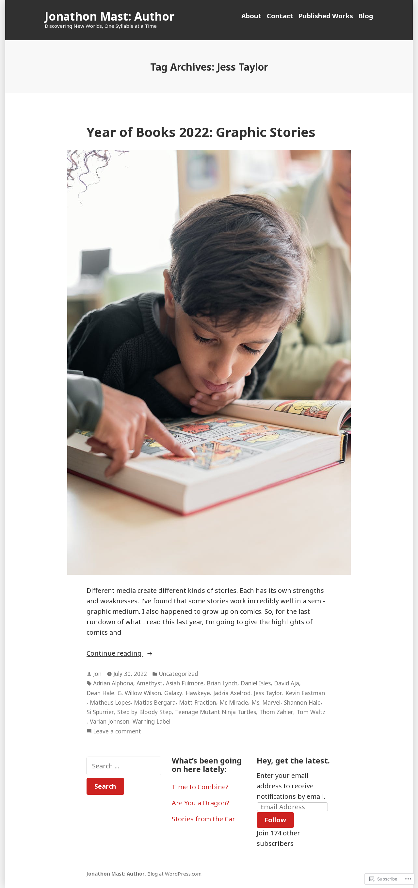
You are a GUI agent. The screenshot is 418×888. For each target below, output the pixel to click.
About (251, 15)
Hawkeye (197, 693)
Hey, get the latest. (293, 760)
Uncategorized (178, 674)
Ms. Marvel (266, 702)
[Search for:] (124, 766)
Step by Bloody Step (144, 712)
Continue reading (115, 653)
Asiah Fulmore (184, 683)
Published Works (325, 15)
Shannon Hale (302, 702)
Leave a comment (117, 731)
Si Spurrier (100, 712)
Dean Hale (100, 693)
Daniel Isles (256, 683)
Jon (97, 674)
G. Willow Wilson (139, 693)
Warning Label (151, 721)
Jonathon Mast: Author (109, 16)
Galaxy (173, 693)
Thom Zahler (276, 712)
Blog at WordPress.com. (174, 873)
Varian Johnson (109, 721)
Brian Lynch (222, 683)
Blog (365, 15)
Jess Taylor (268, 693)
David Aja (286, 683)
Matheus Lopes (110, 702)
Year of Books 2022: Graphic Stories (201, 132)
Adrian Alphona (113, 683)
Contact (280, 15)
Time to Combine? (200, 786)
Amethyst (150, 683)
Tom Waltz (311, 712)
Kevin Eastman (305, 693)
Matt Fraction (197, 702)
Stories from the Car (203, 818)
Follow (275, 819)
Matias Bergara (155, 702)
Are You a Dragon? (200, 802)
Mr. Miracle (233, 702)
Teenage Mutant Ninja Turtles (215, 712)
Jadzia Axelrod (231, 693)
